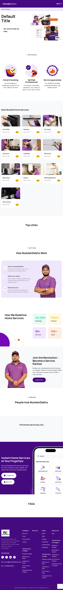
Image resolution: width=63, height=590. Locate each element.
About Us (24, 533)
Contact (24, 542)
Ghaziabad (45, 547)
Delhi (43, 536)
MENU (58, 4)
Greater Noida (46, 544)
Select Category (5, 9)
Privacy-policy (26, 539)
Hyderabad (45, 542)
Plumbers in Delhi (46, 559)
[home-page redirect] (9, 4)
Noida (43, 533)
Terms (24, 536)
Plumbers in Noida (27, 554)
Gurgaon (44, 539)
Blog (53, 533)
